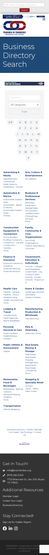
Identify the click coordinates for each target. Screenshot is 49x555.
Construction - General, (10, 246)
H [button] (37, 128)
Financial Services (11, 271)
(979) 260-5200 (15, 475)
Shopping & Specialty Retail (34, 381)
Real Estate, (30, 354)
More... (28, 221)
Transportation (12, 406)
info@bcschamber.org (19, 470)
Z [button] (28, 158)
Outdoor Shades (33, 297)
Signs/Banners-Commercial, (10, 180)
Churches (29, 248)
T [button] (31, 146)
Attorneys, (30, 203)
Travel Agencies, (10, 318)
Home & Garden (34, 288)
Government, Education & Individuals (33, 260)
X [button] (31, 152)
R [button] (20, 146)
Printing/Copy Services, (31, 217)
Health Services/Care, (13, 300)
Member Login (11, 496)
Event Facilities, (10, 333)
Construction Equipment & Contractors (11, 230)
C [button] (31, 122)
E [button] (20, 128)
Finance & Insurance (9, 258)
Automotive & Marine (11, 194)
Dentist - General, (11, 292)
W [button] (25, 152)
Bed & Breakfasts (11, 321)
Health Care (10, 288)
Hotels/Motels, (10, 315)
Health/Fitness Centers (10, 337)
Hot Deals (14, 432)
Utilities (6, 351)
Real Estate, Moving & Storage (32, 348)
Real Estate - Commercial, (31, 369)
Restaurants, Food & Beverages (10, 382)
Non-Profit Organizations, (31, 241)
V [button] (20, 152)
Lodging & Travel (9, 310)
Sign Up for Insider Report (17, 522)
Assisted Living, (10, 297)
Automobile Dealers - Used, (13, 211)
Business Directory (16, 429)
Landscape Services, (34, 292)
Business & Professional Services (32, 196)
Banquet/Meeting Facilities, (11, 395)
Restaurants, (9, 389)
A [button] (20, 122)
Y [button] (37, 152)
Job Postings (26, 432)
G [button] (31, 128)
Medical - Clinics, (11, 294)
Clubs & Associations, (35, 246)
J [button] (22, 134)
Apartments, (30, 365)
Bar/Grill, (19, 389)
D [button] (37, 122)
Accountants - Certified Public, (32, 212)
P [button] (31, 140)
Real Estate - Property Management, (31, 360)
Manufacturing (32, 318)
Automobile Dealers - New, (13, 200)
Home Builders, (10, 237)
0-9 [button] (10, 122)
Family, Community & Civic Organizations (33, 232)
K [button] (27, 134)
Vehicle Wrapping (11, 409)
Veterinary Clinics (33, 333)
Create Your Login (12, 500)
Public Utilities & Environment (13, 346)
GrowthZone (24, 551)
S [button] (25, 146)
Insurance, (8, 266)
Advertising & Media (11, 174)
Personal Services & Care (12, 328)
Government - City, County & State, (33, 273)
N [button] (20, 140)
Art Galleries (30, 179)
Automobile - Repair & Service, (12, 206)
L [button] (33, 134)
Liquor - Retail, (31, 389)
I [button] (17, 134)
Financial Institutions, (13, 263)
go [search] (25, 111)
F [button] (25, 128)
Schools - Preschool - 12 (35, 281)
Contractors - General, (13, 243)
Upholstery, (30, 294)
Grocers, (29, 386)
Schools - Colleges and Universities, (33, 267)
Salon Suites (31, 391)
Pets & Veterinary (31, 328)
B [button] (25, 122)
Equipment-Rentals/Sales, (31, 206)
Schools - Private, (33, 277)
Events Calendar (34, 429)
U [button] (36, 146)
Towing (6, 215)
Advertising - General (13, 187)
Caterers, (7, 392)
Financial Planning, (12, 268)
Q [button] (37, 140)
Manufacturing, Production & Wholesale (34, 312)
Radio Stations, (10, 184)
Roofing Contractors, (12, 240)
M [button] (39, 134)
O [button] (26, 140)
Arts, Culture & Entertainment (33, 174)
